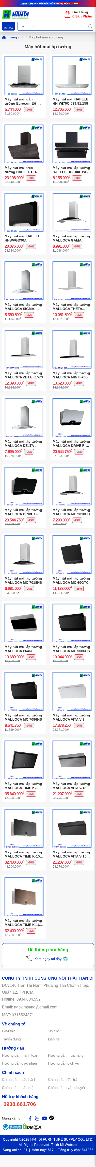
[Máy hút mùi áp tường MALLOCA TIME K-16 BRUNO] (24, 879)
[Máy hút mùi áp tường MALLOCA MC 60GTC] (72, 536)
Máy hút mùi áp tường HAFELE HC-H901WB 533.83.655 (71, 170)
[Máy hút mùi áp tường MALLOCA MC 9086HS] (72, 605)
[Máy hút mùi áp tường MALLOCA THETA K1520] (72, 263)
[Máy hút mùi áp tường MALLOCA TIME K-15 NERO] (24, 810)
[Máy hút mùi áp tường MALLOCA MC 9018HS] (72, 468)
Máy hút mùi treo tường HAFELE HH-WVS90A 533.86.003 (21, 170)
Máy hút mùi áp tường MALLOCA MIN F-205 (71, 375)
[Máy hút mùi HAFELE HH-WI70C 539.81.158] (72, 57)
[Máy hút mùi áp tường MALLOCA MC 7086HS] (24, 673)
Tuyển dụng (11, 1039)
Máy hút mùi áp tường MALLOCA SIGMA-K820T (23, 307)
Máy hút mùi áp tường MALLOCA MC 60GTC (71, 580)
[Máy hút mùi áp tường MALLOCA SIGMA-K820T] (24, 263)
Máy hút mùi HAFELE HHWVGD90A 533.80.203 (22, 238)
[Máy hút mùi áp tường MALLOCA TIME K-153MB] (24, 742)
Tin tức (53, 1031)
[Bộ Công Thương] (12, 1126)
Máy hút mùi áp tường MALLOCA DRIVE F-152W (71, 443)
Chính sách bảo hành (19, 1079)
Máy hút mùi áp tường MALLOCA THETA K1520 (71, 307)
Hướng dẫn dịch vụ (63, 1063)
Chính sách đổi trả (62, 1079)
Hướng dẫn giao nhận (19, 1063)
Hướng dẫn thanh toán (20, 1055)
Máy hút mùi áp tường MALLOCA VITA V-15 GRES (71, 854)
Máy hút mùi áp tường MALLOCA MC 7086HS (23, 717)
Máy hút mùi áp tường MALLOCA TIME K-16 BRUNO (23, 923)
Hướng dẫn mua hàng (65, 1055)
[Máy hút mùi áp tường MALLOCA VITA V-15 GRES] (72, 810)
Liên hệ (54, 1039)
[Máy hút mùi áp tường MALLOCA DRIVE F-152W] (72, 400)
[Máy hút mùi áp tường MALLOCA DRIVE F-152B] (24, 468)
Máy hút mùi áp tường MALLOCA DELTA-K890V (23, 443)
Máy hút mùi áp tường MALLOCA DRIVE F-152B (23, 512)
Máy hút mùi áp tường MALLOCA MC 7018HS (23, 580)
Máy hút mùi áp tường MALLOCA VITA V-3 (71, 717)
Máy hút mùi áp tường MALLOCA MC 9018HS (71, 512)
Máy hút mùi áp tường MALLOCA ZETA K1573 (24, 375)
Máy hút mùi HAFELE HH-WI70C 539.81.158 (70, 101)
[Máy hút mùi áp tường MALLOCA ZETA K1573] (24, 331)
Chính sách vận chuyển (67, 1088)
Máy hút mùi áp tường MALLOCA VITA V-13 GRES (71, 786)
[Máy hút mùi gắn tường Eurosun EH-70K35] (24, 57)
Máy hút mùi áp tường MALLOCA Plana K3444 (23, 649)
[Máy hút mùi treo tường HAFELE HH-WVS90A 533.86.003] (24, 126)
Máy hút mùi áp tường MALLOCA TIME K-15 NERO (23, 854)
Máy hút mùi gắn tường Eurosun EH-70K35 (21, 101)
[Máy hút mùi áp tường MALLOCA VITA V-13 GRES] (72, 742)
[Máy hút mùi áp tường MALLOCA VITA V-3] (72, 673)
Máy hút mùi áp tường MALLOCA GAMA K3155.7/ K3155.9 (71, 238)
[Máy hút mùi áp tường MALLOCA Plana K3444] (24, 605)
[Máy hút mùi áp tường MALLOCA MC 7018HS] (24, 536)
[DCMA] (32, 1126)
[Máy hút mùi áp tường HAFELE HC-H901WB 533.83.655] (72, 126)
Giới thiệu (9, 1031)
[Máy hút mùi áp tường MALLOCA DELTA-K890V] (24, 400)
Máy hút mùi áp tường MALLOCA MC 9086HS (71, 649)
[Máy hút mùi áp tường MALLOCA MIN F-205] (72, 331)
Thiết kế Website (64, 1145)
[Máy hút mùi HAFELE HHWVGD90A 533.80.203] (24, 194)
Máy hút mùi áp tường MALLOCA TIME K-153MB (23, 786)
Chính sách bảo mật (18, 1088)
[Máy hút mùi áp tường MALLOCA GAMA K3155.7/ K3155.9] (72, 194)
